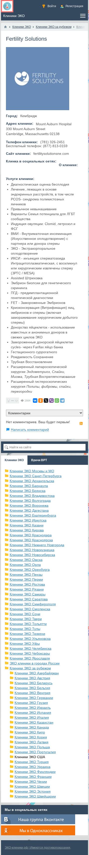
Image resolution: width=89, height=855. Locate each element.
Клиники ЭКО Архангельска (32, 481)
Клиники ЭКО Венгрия (32, 693)
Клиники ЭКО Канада (32, 727)
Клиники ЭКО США (30, 757)
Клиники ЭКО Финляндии (35, 772)
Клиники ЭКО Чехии (31, 782)
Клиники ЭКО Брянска (27, 491)
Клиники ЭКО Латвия (31, 742)
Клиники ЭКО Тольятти (28, 624)
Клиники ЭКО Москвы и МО (32, 471)
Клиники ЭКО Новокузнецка (32, 550)
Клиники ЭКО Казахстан (34, 722)
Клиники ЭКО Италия (32, 717)
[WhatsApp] (57, 400)
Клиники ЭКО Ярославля (30, 658)
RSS (81, 423)
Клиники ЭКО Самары (27, 594)
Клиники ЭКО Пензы (26, 574)
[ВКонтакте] (35, 400)
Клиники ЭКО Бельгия (32, 688)
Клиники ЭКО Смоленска (30, 609)
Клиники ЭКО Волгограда (30, 501)
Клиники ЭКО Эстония (33, 791)
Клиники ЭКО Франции (33, 777)
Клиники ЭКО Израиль (33, 708)
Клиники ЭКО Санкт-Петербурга (36, 476)
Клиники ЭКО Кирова (27, 530)
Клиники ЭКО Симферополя (33, 604)
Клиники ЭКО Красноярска (31, 540)
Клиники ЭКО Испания (33, 713)
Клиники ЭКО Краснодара (31, 535)
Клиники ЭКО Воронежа (29, 505)
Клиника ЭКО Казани (27, 525)
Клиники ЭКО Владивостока (32, 496)
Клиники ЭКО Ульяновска (30, 639)
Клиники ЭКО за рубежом (30, 668)
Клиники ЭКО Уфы (25, 644)
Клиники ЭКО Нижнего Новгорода (37, 545)
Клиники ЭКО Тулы (25, 629)
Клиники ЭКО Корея (31, 737)
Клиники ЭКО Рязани (27, 589)
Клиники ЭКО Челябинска (30, 648)
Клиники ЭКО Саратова (29, 599)
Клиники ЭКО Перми (26, 579)
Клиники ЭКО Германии (34, 698)
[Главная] (5, 27)
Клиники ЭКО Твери (26, 619)
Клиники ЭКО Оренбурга (30, 570)
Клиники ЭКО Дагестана (29, 510)
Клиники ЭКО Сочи (25, 614)
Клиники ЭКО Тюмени (27, 634)
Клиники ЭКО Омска (26, 560)
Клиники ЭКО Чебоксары (30, 653)
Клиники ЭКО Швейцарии (35, 796)
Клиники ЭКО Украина (32, 767)
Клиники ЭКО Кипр (30, 732)
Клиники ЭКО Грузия (31, 703)
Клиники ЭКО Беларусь (33, 683)
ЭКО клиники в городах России (35, 663)
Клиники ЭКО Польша (32, 747)
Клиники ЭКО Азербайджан (37, 673)
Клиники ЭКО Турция (32, 762)
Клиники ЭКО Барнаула (29, 486)
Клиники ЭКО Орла (25, 565)
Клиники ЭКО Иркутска (28, 520)
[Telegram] (62, 400)
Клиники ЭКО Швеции (32, 786)
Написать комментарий (30, 430)
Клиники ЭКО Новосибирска (32, 555)
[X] (46, 400)
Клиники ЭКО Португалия (35, 752)
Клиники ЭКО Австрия (32, 678)
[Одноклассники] (40, 400)
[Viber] (51, 400)
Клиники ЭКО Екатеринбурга (33, 515)
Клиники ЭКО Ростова (27, 584)
